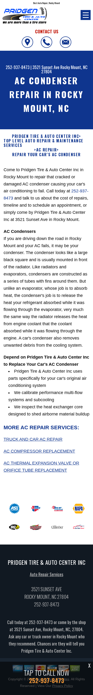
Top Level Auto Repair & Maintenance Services (43, 143)
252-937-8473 (18, 67)
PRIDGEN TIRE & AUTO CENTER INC (45, 136)
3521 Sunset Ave (45, 67)
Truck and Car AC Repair (33, 439)
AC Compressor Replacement (39, 451)
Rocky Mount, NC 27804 (64, 69)
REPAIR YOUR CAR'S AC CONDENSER (46, 154)
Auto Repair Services (46, 574)
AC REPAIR (46, 150)
